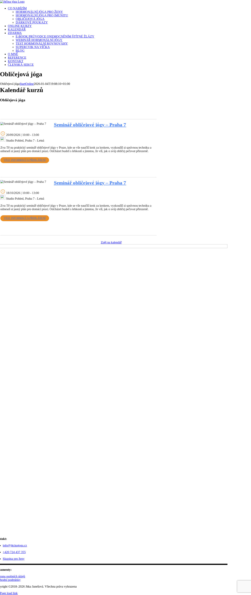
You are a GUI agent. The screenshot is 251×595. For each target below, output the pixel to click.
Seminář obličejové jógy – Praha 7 (90, 124)
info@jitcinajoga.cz (15, 545)
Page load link (9, 593)
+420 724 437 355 (14, 552)
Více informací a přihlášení (25, 160)
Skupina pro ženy (14, 558)
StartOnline (27, 83)
